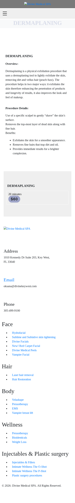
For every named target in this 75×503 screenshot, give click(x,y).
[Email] (8, 271)
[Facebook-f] (6, 495)
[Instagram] (16, 495)
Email (9, 280)
